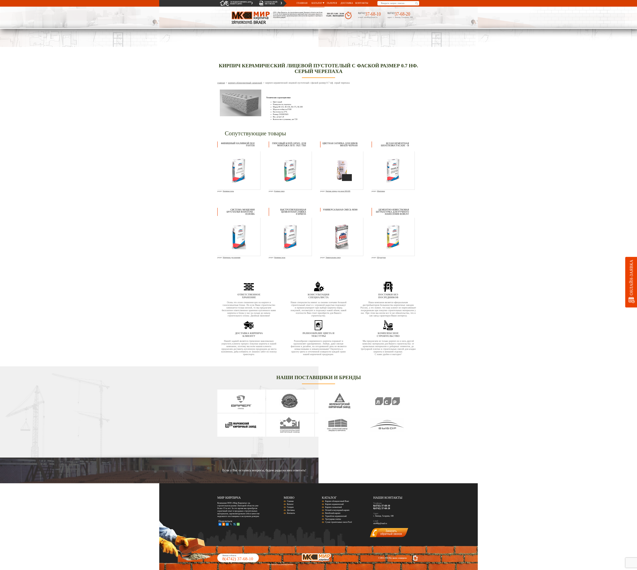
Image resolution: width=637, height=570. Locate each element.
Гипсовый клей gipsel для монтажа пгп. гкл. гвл (289, 144)
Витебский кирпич (332, 513)
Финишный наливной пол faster (238, 144)
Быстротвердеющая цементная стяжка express (293, 211)
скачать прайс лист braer (271, 3)
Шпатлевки (381, 191)
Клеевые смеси (279, 191)
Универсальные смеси (333, 257)
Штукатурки (381, 257)
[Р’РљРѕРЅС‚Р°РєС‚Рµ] (219, 524)
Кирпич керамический (334, 504)
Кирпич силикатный (333, 507)
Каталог (317, 3)
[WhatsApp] (238, 524)
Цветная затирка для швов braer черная (339, 144)
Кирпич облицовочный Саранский (245, 83)
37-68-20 (402, 13)
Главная (302, 3)
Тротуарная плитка (333, 519)
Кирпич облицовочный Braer (337, 501)
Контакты (361, 3)
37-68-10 (373, 13)
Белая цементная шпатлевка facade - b (395, 144)
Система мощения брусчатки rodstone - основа (241, 211)
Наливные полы (228, 191)
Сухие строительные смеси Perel (338, 522)
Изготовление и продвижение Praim (280, 564)
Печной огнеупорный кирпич (337, 510)
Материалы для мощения (231, 257)
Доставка (347, 3)
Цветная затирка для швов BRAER (338, 191)
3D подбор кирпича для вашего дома (240, 3)
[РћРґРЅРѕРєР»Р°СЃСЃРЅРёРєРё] (223, 524)
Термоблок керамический (336, 516)
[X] (230, 524)
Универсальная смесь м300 (340, 209)
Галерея (332, 3)
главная (221, 83)
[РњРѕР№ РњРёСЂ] (227, 524)
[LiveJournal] (234, 524)
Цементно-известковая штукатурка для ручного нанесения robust (392, 211)
